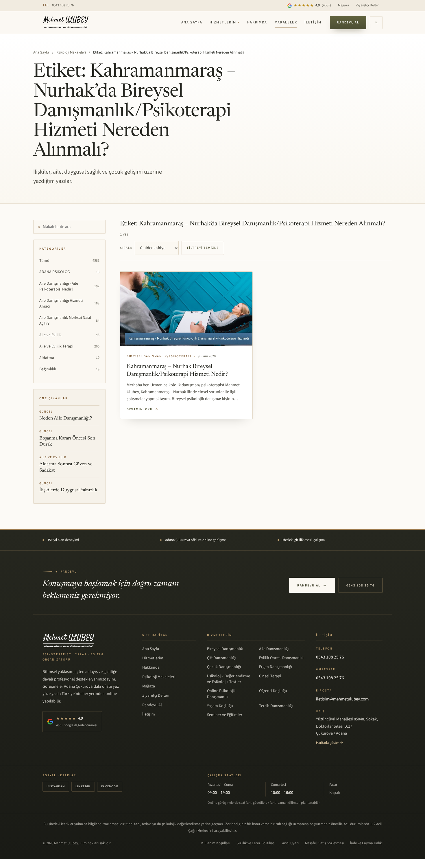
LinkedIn (83, 786)
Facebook (109, 786)
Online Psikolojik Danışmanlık (221, 694)
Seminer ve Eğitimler (224, 715)
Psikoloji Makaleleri (71, 52)
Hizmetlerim (225, 22)
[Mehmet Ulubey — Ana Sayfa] (65, 22)
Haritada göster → (329, 742)
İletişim (312, 22)
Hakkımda (257, 22)
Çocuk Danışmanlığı (224, 667)
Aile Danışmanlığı (274, 649)
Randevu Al (348, 22)
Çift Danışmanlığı (221, 658)
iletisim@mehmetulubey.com (342, 699)
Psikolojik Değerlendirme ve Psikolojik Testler (228, 679)
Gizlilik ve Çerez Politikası (255, 843)
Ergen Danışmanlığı (275, 667)
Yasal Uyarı (290, 843)
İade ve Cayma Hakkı (366, 843)
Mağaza (343, 5)
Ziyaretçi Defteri (368, 5)
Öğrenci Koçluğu (273, 691)
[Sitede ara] (376, 22)
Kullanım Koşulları (215, 843)
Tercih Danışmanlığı (276, 706)
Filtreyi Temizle (203, 248)
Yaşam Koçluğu (220, 706)
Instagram (56, 786)
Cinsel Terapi (270, 676)
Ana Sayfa (191, 22)
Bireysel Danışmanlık (225, 649)
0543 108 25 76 (58, 5)
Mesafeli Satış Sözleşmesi (324, 843)
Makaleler (286, 22)
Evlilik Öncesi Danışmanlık (281, 658)
